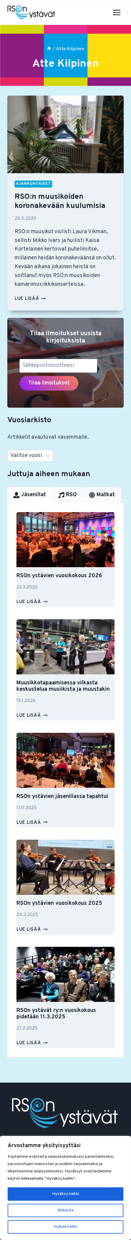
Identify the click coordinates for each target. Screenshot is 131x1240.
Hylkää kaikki (65, 1226)
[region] (65, 1188)
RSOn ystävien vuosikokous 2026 (59, 575)
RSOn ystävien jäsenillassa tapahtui (62, 796)
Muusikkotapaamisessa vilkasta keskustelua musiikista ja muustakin (63, 686)
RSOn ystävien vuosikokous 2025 (59, 903)
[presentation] (65, 134)
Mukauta (65, 1210)
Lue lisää (30, 299)
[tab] (29, 495)
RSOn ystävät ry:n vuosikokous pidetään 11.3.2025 (56, 1014)
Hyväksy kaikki (65, 1193)
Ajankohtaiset (33, 183)
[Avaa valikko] (116, 12)
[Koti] (49, 49)
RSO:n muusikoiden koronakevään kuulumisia (60, 201)
